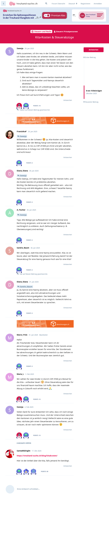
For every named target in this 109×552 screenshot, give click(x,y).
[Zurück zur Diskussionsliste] (3, 3)
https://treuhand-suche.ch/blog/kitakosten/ (37, 455)
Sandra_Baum (26, 286)
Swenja (23, 136)
